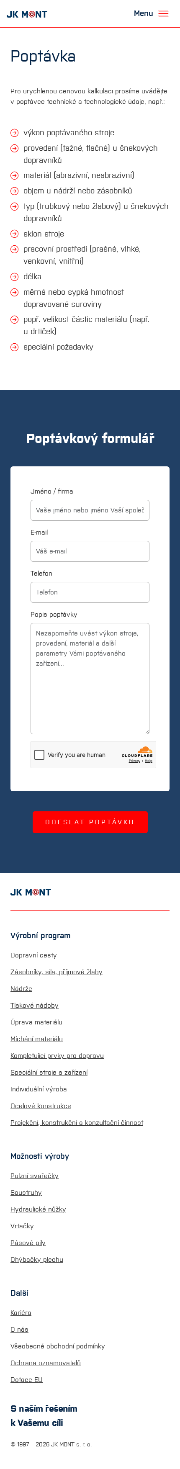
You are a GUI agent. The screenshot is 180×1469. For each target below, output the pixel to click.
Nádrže (21, 988)
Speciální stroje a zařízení (48, 1072)
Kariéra (20, 1312)
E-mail (39, 532)
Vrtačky (22, 1226)
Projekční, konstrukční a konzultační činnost (76, 1122)
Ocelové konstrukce (40, 1105)
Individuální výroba (38, 1089)
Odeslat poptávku (90, 822)
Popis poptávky (54, 614)
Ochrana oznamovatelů (45, 1362)
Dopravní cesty (33, 955)
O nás (19, 1329)
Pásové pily (28, 1242)
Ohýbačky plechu (36, 1259)
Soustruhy (26, 1192)
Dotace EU (26, 1379)
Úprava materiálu (36, 1022)
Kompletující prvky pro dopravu (57, 1055)
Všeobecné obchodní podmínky (57, 1346)
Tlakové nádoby (34, 1005)
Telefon (41, 573)
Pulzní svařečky (34, 1175)
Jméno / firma (52, 491)
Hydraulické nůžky (38, 1209)
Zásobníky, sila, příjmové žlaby (56, 971)
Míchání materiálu (36, 1038)
